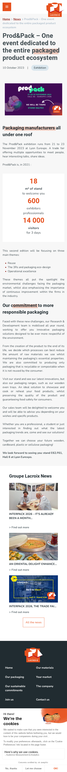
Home (6, 19)
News (17, 19)
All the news (34, 622)
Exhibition (40, 68)
